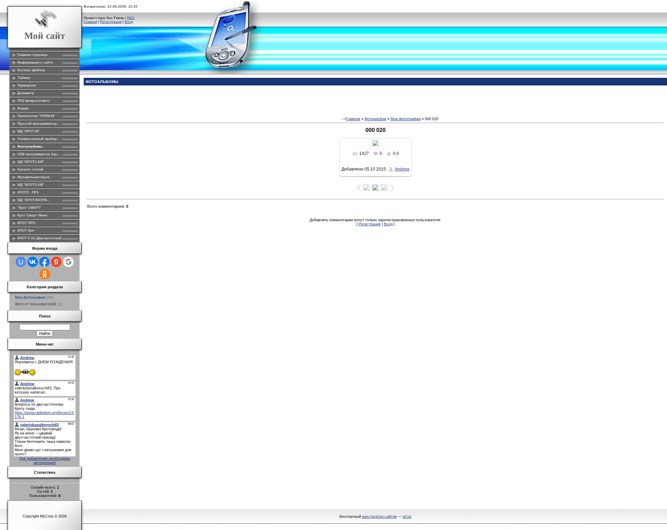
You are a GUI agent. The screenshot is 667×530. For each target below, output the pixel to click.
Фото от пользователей (35, 304)
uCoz (407, 516)
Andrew (402, 169)
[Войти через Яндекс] (56, 262)
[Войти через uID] (21, 262)
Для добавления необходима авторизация (44, 460)
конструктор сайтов (379, 516)
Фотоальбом (375, 119)
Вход (129, 22)
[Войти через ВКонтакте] (32, 262)
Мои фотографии (30, 297)
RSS (130, 18)
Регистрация (111, 22)
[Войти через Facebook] (44, 262)
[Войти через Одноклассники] (45, 274)
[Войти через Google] (68, 261)
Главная (90, 22)
